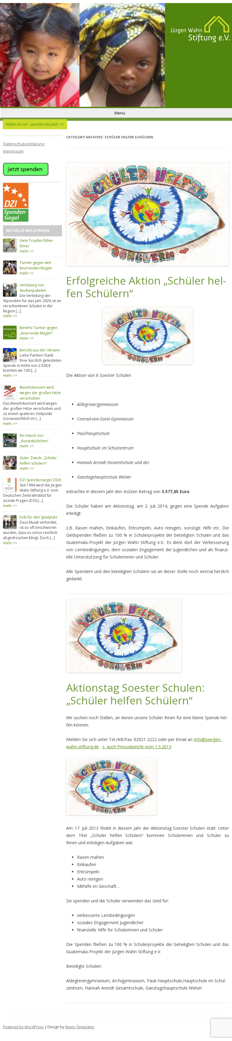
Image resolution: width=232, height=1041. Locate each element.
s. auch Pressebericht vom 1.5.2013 (136, 746)
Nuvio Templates (79, 1026)
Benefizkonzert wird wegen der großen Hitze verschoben (40, 393)
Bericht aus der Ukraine (40, 350)
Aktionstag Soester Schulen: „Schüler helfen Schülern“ (135, 694)
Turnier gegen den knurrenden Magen (36, 265)
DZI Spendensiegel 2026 (40, 480)
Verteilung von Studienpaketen (33, 287)
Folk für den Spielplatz (38, 517)
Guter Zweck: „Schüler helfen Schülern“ (38, 460)
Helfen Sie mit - (35, 124)
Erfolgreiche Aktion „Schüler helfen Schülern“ (146, 287)
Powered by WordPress (23, 1026)
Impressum (13, 151)
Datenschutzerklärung (23, 144)
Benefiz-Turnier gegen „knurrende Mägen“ (38, 330)
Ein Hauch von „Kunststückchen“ (34, 438)
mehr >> (27, 251)
